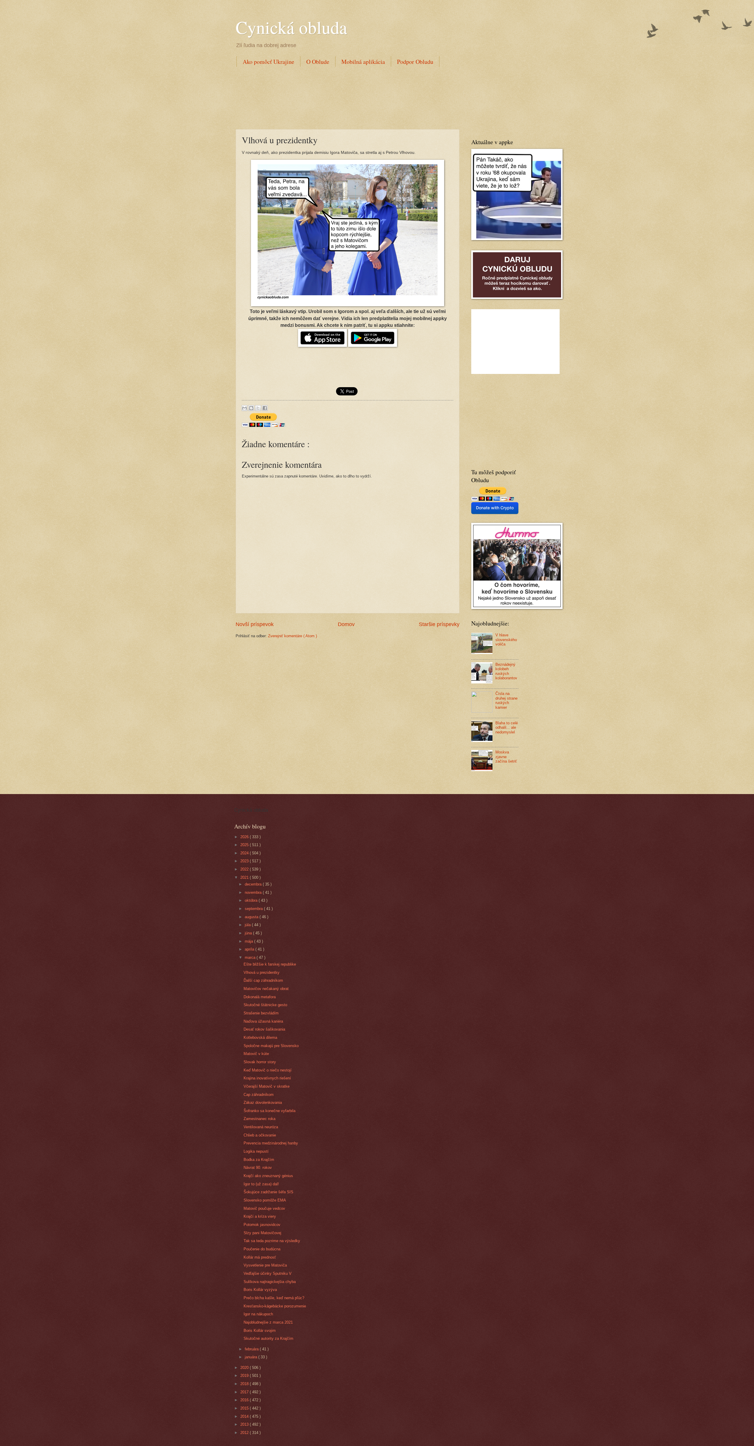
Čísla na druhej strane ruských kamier (506, 700)
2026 (245, 837)
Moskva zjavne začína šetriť (506, 756)
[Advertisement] (343, 97)
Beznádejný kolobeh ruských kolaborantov (506, 671)
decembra (254, 884)
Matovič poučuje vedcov (264, 1208)
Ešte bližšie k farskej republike (270, 964)
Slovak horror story (260, 1062)
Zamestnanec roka (259, 1118)
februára (252, 1349)
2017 (245, 1392)
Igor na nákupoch (258, 1314)
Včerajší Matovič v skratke (267, 1086)
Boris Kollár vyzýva (260, 1289)
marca (251, 957)
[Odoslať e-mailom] (244, 408)
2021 (245, 877)
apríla (250, 949)
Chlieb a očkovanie (260, 1135)
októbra (252, 900)
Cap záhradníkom (259, 1094)
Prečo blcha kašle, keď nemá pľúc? (274, 1298)
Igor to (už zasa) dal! (261, 1184)
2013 (245, 1424)
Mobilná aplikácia (363, 62)
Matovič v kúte (256, 1053)
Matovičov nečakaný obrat (266, 988)
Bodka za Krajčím (259, 1159)
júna (249, 933)
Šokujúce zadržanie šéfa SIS (268, 1192)
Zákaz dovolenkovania (263, 1102)
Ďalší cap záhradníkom (263, 980)
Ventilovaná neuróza (261, 1127)
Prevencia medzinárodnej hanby (271, 1143)
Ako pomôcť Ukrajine (268, 62)
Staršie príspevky (439, 624)
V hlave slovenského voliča (506, 639)
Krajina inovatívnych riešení (267, 1078)
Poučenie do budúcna (262, 1249)
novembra (254, 892)
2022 (245, 869)
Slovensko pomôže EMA (265, 1200)
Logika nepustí (256, 1151)
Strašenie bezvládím (261, 1013)
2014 (245, 1416)
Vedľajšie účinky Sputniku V (268, 1273)
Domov (346, 624)
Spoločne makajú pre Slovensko (271, 1046)
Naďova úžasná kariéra (263, 1021)
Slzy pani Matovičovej (262, 1233)
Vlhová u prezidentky (262, 972)
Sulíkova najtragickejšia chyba (270, 1281)
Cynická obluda (291, 27)
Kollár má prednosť (260, 1257)
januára (251, 1357)
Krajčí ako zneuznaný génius (268, 1176)
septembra (254, 908)
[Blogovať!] (251, 408)
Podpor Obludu (415, 62)
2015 (245, 1408)
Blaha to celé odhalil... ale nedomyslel (506, 727)
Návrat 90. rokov (258, 1167)
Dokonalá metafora (260, 997)
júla (248, 925)
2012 (245, 1432)
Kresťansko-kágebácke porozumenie (275, 1306)
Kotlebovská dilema (260, 1037)
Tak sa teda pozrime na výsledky (272, 1241)
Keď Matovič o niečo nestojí (268, 1070)
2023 (245, 861)
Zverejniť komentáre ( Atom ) (292, 636)
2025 (245, 845)
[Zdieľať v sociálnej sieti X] (258, 408)
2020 (245, 1367)
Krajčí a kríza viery (260, 1216)
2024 (245, 853)
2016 (245, 1400)
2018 (245, 1384)
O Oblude (317, 62)
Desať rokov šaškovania (264, 1029)
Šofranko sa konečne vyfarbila (269, 1111)
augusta (252, 917)
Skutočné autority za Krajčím (268, 1338)
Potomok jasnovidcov (262, 1224)
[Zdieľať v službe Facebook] (265, 408)
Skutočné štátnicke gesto (265, 1005)
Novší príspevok (255, 624)
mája (249, 941)
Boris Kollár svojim (260, 1330)
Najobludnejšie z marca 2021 (268, 1322)
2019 (245, 1375)
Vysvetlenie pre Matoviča (265, 1265)
